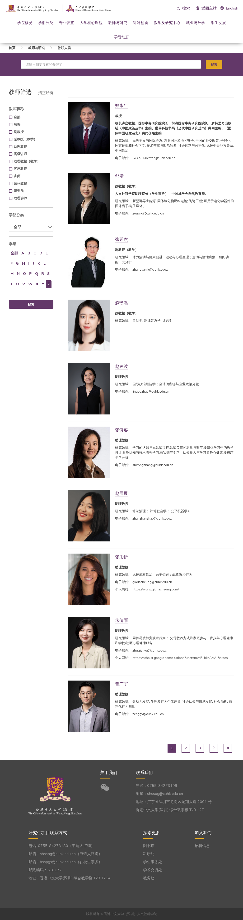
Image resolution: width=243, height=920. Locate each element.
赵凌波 (121, 366)
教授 (17, 124)
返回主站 (209, 8)
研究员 (19, 191)
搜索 (185, 8)
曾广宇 (121, 683)
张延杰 (121, 239)
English (232, 8)
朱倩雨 (121, 620)
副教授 (19, 132)
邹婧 (119, 176)
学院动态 (121, 36)
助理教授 (20, 146)
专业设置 (66, 22)
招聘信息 (202, 845)
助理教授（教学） (27, 161)
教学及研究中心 (167, 22)
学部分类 (45, 22)
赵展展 (121, 493)
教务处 (148, 878)
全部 (17, 117)
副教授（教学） (25, 139)
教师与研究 (117, 22)
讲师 (17, 176)
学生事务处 (152, 862)
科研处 (148, 854)
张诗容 (121, 430)
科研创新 (140, 22)
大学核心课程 (91, 22)
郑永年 (121, 105)
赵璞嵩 (121, 303)
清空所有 (45, 93)
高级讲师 (20, 154)
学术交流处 (152, 870)
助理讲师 (20, 198)
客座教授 (20, 168)
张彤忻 (121, 557)
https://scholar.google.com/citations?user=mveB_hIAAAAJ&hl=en (180, 658)
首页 (12, 48)
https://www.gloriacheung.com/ (155, 589)
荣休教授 (20, 183)
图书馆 (148, 845)
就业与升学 (195, 22)
